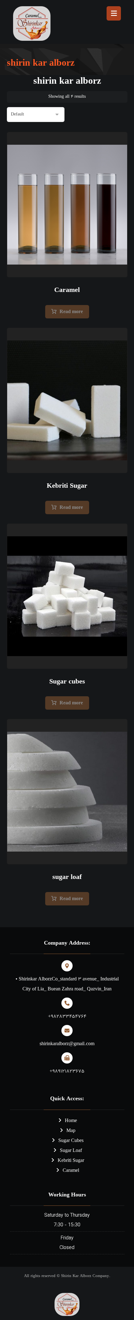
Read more (71, 312)
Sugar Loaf (71, 1151)
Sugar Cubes (71, 1141)
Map (70, 1131)
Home (71, 1121)
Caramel (71, 1171)
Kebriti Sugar (71, 1161)
